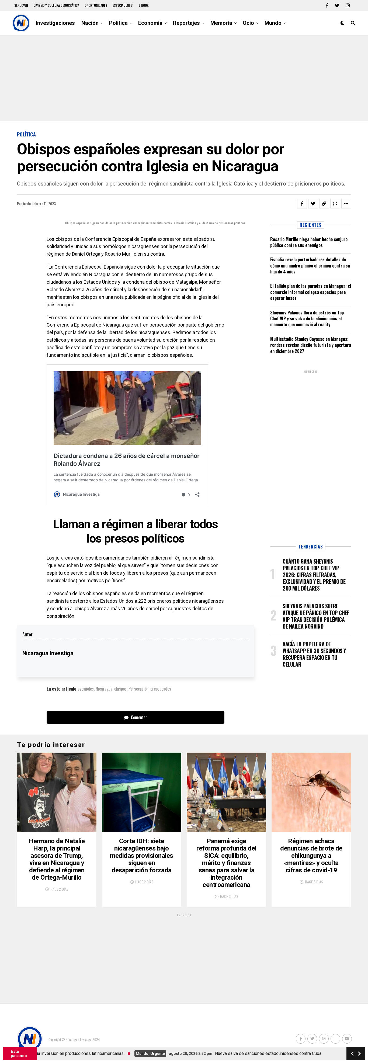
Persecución (138, 689)
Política (118, 23)
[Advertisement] (184, 78)
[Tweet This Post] (313, 203)
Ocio (248, 23)
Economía (150, 23)
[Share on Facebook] (302, 203)
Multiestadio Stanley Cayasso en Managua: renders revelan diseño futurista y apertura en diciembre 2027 (310, 345)
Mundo (273, 23)
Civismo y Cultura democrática (56, 5)
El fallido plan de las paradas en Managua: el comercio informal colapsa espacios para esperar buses (310, 292)
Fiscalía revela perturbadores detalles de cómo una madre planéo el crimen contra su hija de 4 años (310, 265)
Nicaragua (104, 689)
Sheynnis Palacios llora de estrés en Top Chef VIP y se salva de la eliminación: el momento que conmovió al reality (307, 318)
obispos (120, 689)
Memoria (221, 23)
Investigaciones (55, 23)
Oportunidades (96, 5)
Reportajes (186, 23)
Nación (90, 23)
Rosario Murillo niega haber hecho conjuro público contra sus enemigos (309, 242)
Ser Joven (21, 5)
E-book (144, 5)
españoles (86, 689)
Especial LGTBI (123, 5)
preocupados (160, 689)
